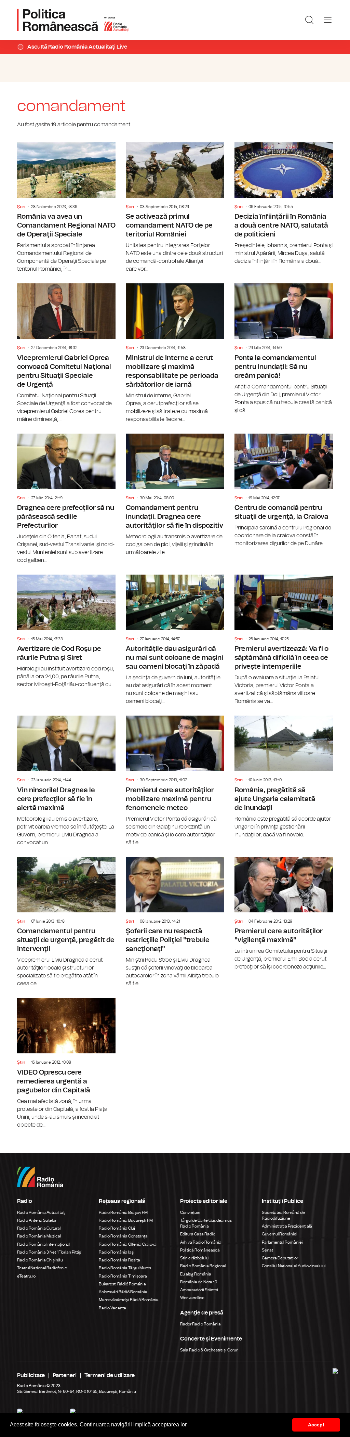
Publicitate (31, 1375)
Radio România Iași (117, 1252)
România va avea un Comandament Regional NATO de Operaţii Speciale (66, 207)
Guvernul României (279, 1234)
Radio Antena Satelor (36, 1220)
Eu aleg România (195, 1274)
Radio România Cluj (117, 1228)
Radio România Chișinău (40, 1260)
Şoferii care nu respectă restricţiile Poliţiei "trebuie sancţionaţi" (175, 922)
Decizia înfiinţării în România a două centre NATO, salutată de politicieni (283, 203)
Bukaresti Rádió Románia (122, 1284)
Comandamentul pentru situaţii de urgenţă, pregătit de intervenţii (66, 922)
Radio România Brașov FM (123, 1212)
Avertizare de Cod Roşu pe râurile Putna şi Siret (66, 632)
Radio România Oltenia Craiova (128, 1244)
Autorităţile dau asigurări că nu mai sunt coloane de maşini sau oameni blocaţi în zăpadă (175, 640)
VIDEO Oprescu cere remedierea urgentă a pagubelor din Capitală (66, 1063)
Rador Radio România (200, 1324)
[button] (190, 1425)
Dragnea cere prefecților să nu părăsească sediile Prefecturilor (66, 499)
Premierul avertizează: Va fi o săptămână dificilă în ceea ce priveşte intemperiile (283, 640)
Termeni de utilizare (109, 1375)
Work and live (192, 1298)
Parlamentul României (282, 1242)
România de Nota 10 (198, 1282)
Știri (21, 207)
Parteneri (65, 1375)
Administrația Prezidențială (287, 1226)
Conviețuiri (190, 1212)
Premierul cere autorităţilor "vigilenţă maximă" (283, 914)
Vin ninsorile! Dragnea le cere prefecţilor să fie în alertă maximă (66, 781)
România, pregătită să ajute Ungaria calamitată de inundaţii (283, 777)
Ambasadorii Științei (199, 1290)
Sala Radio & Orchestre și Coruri (209, 1350)
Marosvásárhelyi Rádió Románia (129, 1300)
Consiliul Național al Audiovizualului (294, 1266)
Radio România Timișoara (123, 1276)
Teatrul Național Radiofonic (42, 1268)
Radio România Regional (203, 1266)
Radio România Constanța (123, 1236)
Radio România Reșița (119, 1260)
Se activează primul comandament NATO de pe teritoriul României (175, 207)
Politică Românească (200, 1250)
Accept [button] (316, 1424)
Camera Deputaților (280, 1258)
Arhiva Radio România (200, 1242)
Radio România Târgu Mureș (125, 1268)
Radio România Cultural (38, 1228)
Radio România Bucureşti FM (126, 1220)
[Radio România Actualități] (73, 20)
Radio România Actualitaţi (41, 1212)
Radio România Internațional (43, 1244)
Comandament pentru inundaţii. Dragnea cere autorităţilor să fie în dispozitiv (175, 495)
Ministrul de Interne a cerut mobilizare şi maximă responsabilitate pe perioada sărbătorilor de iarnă (175, 353)
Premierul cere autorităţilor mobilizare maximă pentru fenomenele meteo (175, 781)
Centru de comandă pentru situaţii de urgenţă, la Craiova (283, 491)
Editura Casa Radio (197, 1234)
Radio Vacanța (112, 1308)
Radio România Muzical (39, 1236)
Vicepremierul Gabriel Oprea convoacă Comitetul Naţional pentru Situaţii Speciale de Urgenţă (66, 353)
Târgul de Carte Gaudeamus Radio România (206, 1223)
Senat (267, 1250)
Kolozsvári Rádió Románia (123, 1292)
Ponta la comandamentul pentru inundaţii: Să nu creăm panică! (283, 348)
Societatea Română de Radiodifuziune (283, 1215)
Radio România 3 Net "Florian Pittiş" (49, 1252)
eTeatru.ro (26, 1276)
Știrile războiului (195, 1258)
